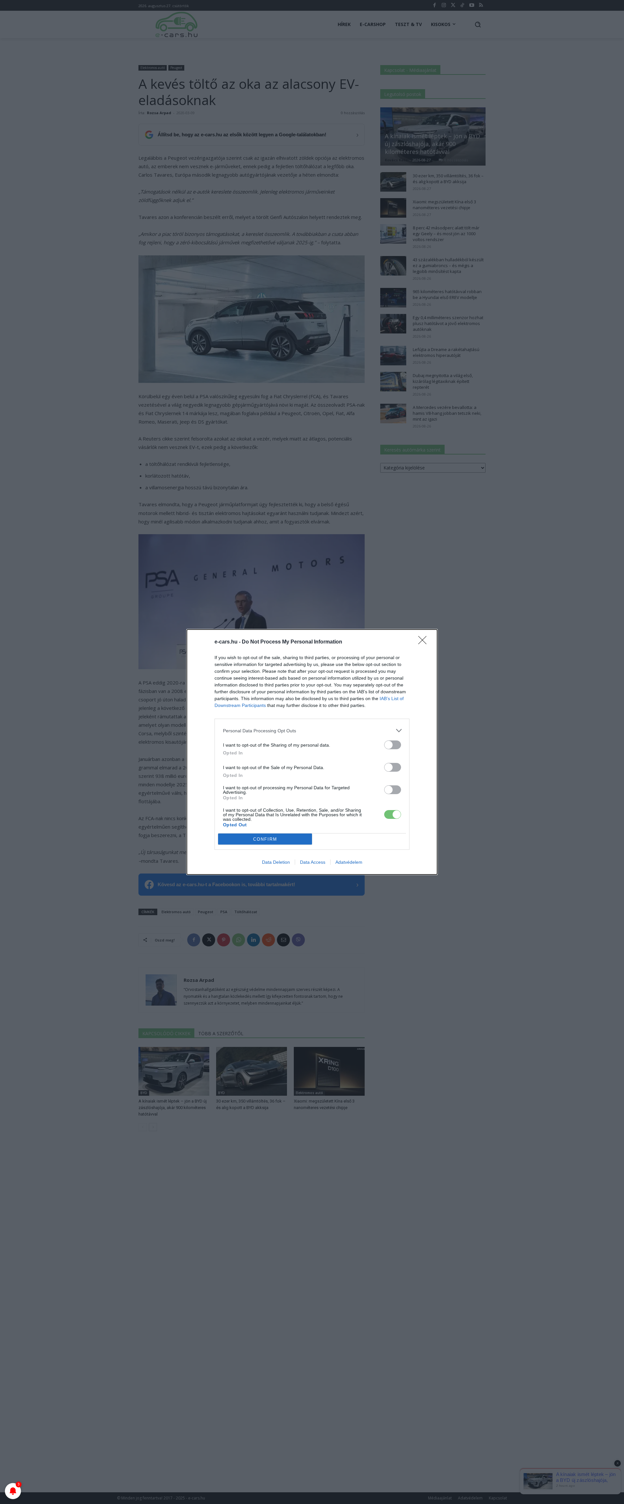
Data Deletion (276, 862)
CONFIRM (265, 839)
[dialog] (312, 752)
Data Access (312, 862)
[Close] (424, 642)
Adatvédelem (348, 862)
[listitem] (312, 730)
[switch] (392, 744)
